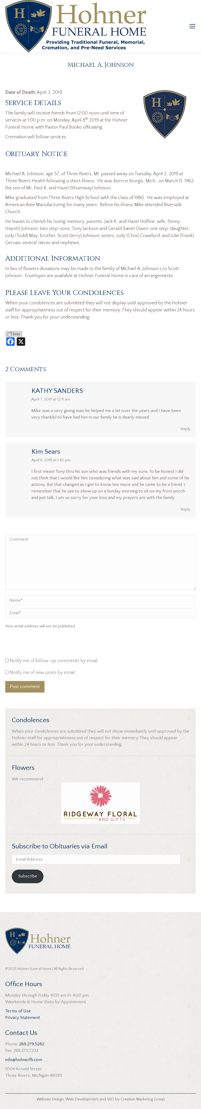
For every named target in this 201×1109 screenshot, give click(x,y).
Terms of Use (18, 1011)
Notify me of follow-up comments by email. (54, 660)
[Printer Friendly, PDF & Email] (14, 334)
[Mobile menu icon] (192, 26)
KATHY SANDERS (57, 391)
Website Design (50, 1099)
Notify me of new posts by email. (43, 672)
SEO (110, 1099)
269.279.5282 (31, 1044)
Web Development (81, 1099)
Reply (186, 429)
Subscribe (27, 876)
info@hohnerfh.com (23, 1059)
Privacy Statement (22, 1017)
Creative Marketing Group (143, 1099)
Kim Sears (45, 451)
